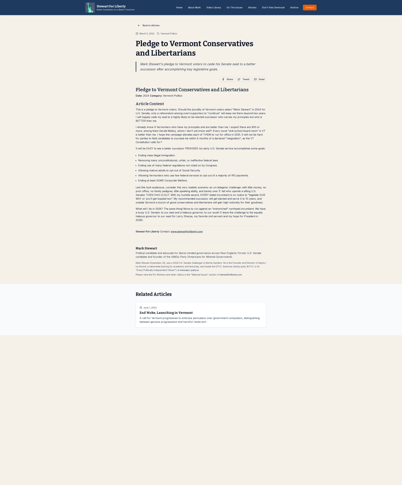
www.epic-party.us (189, 270)
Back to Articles (151, 25)
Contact (309, 7)
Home (179, 7)
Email (262, 79)
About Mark (194, 7)
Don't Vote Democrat (273, 7)
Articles (252, 7)
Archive (294, 7)
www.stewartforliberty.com (187, 231)
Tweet (245, 79)
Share (230, 79)
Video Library (213, 7)
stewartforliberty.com (231, 274)
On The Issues (235, 7)
